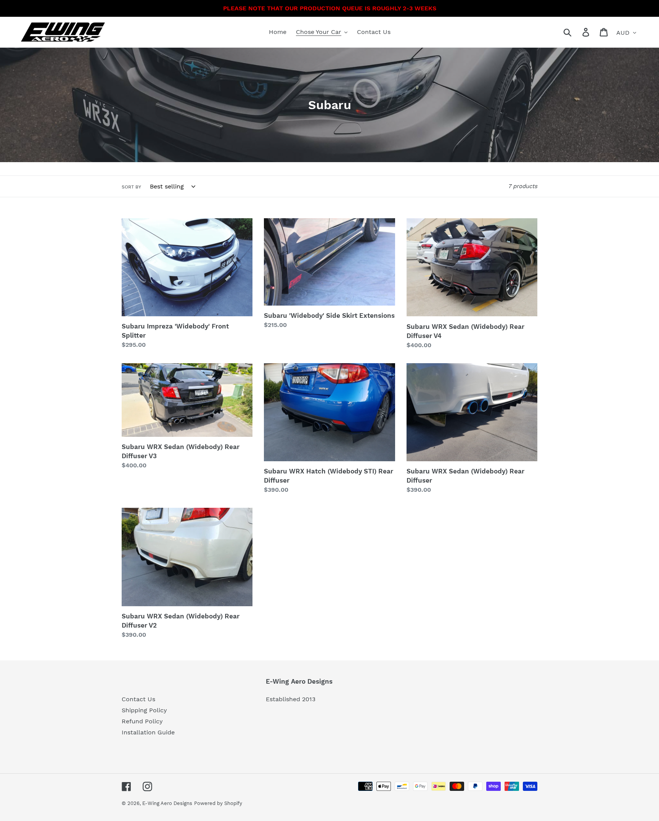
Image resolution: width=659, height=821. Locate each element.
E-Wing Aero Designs (167, 803)
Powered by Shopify (218, 803)
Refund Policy (142, 721)
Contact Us (138, 699)
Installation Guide (148, 732)
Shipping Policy (144, 710)
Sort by (131, 187)
